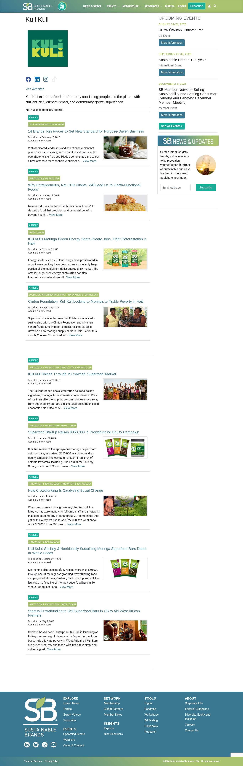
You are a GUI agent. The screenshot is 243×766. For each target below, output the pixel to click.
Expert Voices (72, 714)
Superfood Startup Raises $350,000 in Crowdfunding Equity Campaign (83, 432)
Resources (152, 6)
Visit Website (34, 89)
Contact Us (192, 730)
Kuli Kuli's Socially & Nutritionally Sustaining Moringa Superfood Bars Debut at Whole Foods (87, 551)
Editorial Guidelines (197, 709)
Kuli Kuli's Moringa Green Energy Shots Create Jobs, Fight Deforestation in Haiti (87, 241)
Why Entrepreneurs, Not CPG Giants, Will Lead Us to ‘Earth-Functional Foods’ (84, 187)
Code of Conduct (73, 745)
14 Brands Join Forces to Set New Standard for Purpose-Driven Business (86, 131)
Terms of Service (33, 761)
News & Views (92, 6)
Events (112, 6)
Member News (113, 714)
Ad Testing (151, 720)
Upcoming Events (74, 734)
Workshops (151, 714)
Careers (190, 724)
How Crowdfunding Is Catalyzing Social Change (65, 490)
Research (150, 731)
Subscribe (196, 6)
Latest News (71, 703)
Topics (67, 709)
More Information (172, 42)
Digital (170, 6)
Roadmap (150, 709)
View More (89, 161)
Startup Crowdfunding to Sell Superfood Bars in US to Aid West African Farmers (84, 613)
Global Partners (113, 709)
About (182, 6)
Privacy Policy (51, 761)
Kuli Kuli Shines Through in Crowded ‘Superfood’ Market (72, 374)
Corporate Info (194, 703)
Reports (109, 728)
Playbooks (151, 726)
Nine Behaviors (113, 734)
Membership (131, 6)
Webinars (69, 739)
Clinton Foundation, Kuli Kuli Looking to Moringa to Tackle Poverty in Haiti (86, 301)
